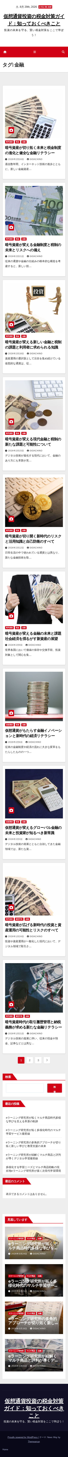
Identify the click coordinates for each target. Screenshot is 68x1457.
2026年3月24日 (19, 1254)
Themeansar (34, 1441)
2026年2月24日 (16, 159)
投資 (17, 725)
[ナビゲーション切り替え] (34, 52)
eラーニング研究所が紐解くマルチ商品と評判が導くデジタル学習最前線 (33, 1360)
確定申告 (19, 919)
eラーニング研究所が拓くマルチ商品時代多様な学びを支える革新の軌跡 (33, 1247)
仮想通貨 (9, 725)
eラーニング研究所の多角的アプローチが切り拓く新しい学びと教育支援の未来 (33, 1322)
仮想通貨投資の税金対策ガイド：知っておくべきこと (34, 1408)
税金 (17, 142)
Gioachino (36, 159)
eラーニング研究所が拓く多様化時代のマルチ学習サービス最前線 (33, 1285)
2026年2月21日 (16, 256)
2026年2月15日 (16, 451)
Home (5, 1449)
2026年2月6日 (15, 742)
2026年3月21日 (19, 1291)
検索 (8, 1077)
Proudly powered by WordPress (23, 1437)
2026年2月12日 (16, 548)
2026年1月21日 (16, 1033)
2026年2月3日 (15, 839)
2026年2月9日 (15, 645)
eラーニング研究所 (16, 1238)
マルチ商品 (31, 1238)
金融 (24, 142)
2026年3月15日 (19, 1366)
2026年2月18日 (16, 353)
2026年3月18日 (19, 1328)
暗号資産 (9, 142)
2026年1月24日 (16, 936)
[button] (63, 52)
